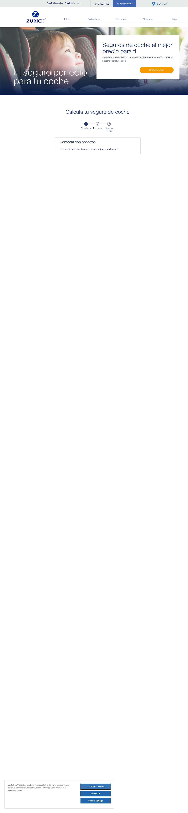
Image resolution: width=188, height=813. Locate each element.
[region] (59, 794)
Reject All (95, 793)
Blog (174, 19)
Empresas (121, 19)
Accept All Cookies (95, 786)
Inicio (67, 19)
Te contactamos (124, 3)
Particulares (94, 19)
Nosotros (147, 19)
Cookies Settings (95, 801)
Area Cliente (70, 3)
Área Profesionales (55, 3)
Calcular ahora (156, 70)
